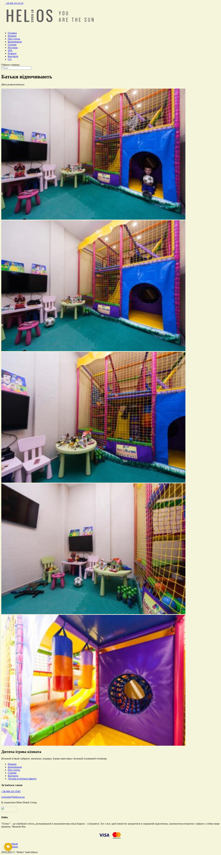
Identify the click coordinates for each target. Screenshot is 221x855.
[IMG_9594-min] (93, 350)
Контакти (13, 56)
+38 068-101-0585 (11, 791)
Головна (12, 33)
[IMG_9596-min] (93, 613)
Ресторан (13, 47)
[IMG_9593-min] (93, 218)
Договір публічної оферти (22, 778)
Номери (12, 35)
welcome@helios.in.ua (13, 797)
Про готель (14, 38)
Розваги (12, 53)
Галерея (12, 44)
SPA (10, 50)
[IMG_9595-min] (93, 481)
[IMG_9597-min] (93, 744)
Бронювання (15, 41)
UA (10, 59)
